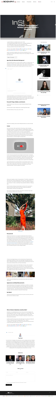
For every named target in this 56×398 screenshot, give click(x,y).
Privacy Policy (9, 393)
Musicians (23, 1)
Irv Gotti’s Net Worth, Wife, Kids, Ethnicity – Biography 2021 (10, 363)
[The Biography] (8, 2)
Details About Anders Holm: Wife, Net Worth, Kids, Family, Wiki (20, 363)
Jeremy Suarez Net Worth (43, 78)
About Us (7, 393)
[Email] (3, 50)
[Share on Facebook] (3, 45)
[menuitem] (39, 2)
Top (49, 392)
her (11, 64)
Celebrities (18, 1)
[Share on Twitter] (3, 46)
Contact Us (13, 393)
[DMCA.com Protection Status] (10, 392)
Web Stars (34, 1)
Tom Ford (26, 31)
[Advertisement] (28, 9)
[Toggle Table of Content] (15, 57)
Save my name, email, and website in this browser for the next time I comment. (16, 382)
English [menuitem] (18, 48)
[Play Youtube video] (21, 146)
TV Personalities (29, 1)
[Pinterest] (3, 48)
